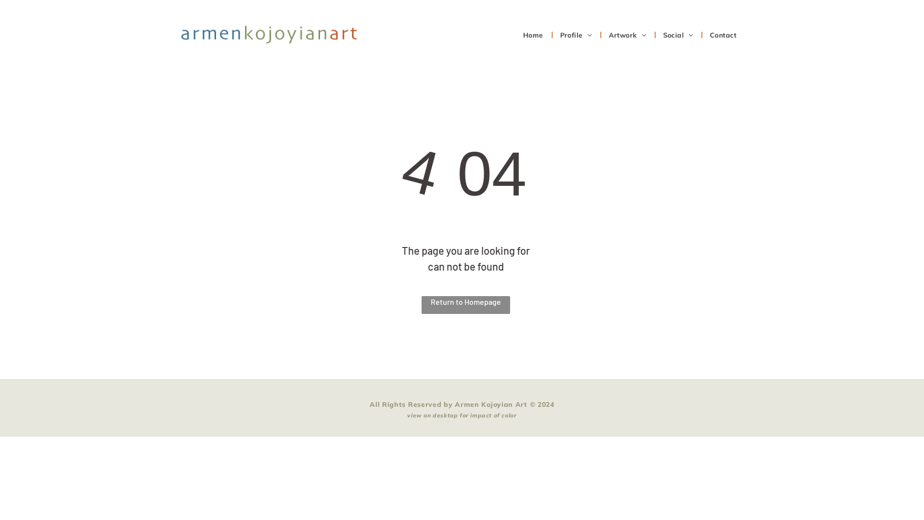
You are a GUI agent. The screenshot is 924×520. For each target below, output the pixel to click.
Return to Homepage (466, 301)
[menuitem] (534, 35)
